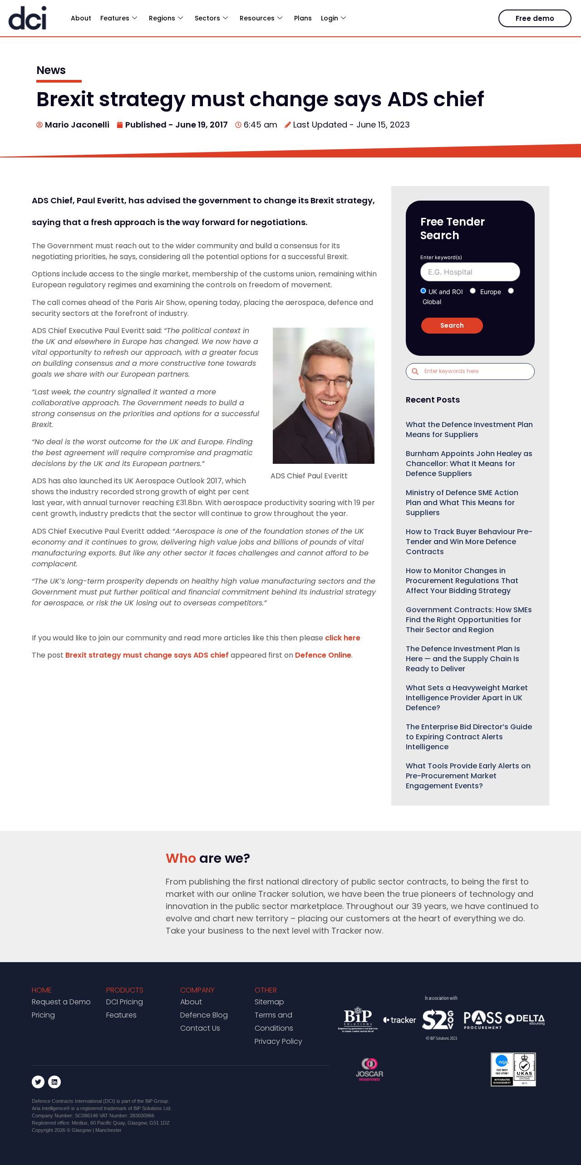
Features (121, 1015)
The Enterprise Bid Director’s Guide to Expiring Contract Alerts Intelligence (469, 737)
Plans (303, 18)
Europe (490, 291)
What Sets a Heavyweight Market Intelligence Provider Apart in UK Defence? (467, 698)
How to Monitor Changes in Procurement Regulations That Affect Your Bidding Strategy (462, 580)
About (81, 18)
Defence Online (323, 655)
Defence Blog (204, 1015)
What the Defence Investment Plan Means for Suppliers (469, 429)
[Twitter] (38, 1082)
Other (266, 990)
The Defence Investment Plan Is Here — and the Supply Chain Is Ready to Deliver (463, 659)
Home (42, 990)
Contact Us (200, 1028)
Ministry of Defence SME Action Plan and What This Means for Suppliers (462, 502)
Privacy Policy (278, 1041)
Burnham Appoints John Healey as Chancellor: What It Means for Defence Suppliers (469, 463)
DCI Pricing (124, 1002)
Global (432, 301)
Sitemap (269, 1002)
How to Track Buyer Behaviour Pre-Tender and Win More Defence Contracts (469, 541)
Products (124, 990)
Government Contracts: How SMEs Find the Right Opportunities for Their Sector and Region (469, 620)
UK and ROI (445, 291)
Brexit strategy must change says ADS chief (147, 655)
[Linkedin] (54, 1082)
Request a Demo (61, 1002)
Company (197, 990)
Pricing (43, 1015)
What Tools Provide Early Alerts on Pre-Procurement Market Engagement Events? (468, 776)
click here (342, 638)
